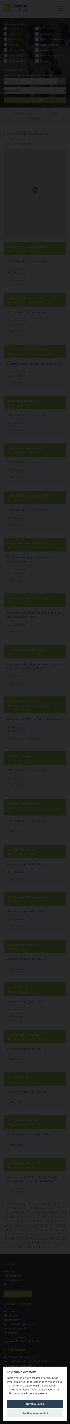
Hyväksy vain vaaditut (35, 1413)
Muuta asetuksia (36, 1393)
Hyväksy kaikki (35, 1403)
